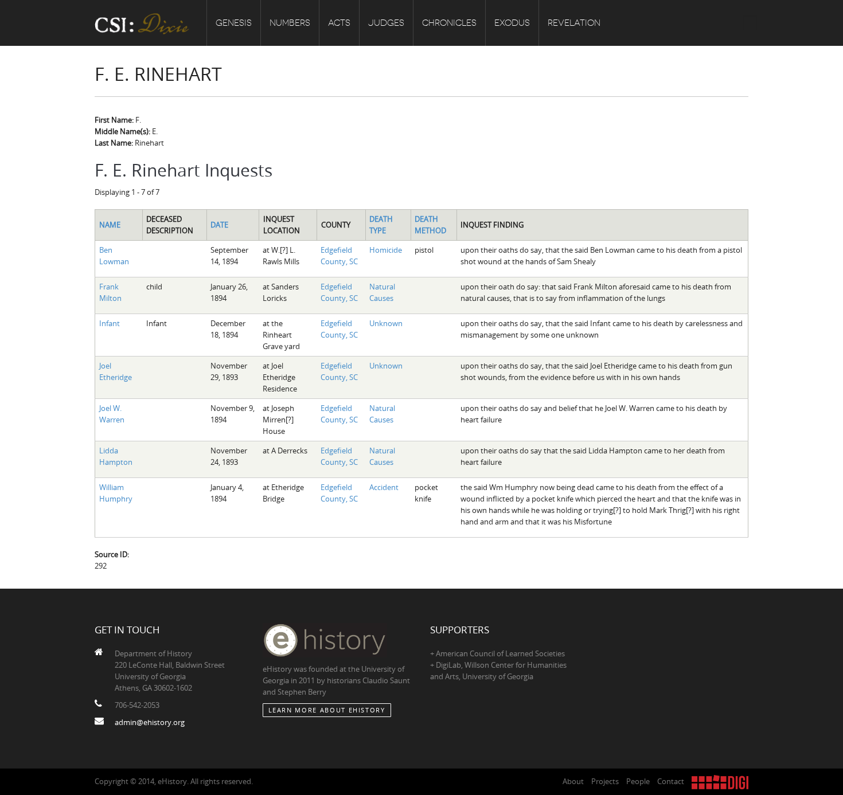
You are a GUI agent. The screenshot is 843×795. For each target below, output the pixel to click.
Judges (386, 23)
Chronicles (449, 23)
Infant (109, 323)
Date (219, 225)
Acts (339, 23)
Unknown (386, 323)
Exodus (512, 23)
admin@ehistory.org (150, 722)
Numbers (290, 23)
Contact (670, 781)
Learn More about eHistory (326, 710)
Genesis (234, 23)
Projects (605, 781)
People (638, 781)
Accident (384, 487)
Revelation (574, 23)
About (573, 781)
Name (109, 225)
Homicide (385, 250)
